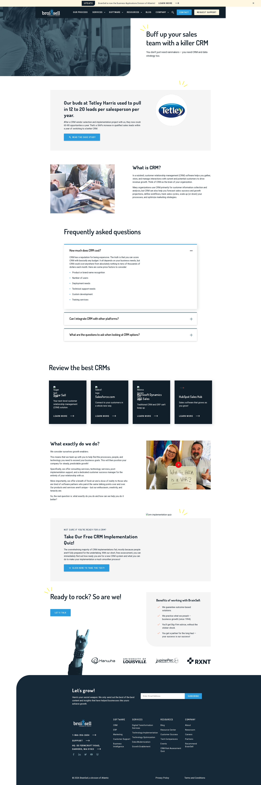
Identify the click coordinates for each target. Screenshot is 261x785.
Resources (167, 719)
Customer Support (121, 739)
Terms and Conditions (194, 778)
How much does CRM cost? (85, 250)
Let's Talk (60, 612)
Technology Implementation (145, 733)
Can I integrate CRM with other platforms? (94, 318)
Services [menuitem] (97, 12)
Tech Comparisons (169, 739)
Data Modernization (141, 742)
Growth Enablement (141, 746)
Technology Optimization (143, 737)
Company (190, 719)
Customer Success (169, 734)
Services (137, 719)
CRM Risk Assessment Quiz (171, 749)
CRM (115, 725)
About (188, 725)
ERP (115, 730)
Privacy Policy (162, 778)
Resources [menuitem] (133, 12)
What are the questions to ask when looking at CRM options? (104, 334)
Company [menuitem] (161, 12)
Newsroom (190, 730)
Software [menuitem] (114, 12)
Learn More (166, 3)
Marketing (118, 734)
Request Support (207, 12)
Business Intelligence (118, 745)
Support (77, 741)
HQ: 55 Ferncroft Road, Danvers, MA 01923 (86, 747)
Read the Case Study (84, 137)
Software (119, 719)
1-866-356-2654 (81, 735)
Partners (189, 739)
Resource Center (168, 730)
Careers (188, 734)
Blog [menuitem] (148, 12)
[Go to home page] (51, 12)
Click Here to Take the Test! (88, 568)
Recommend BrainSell (191, 745)
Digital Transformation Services (142, 726)
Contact (184, 12)
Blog (163, 725)
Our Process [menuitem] (80, 12)
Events (164, 744)
